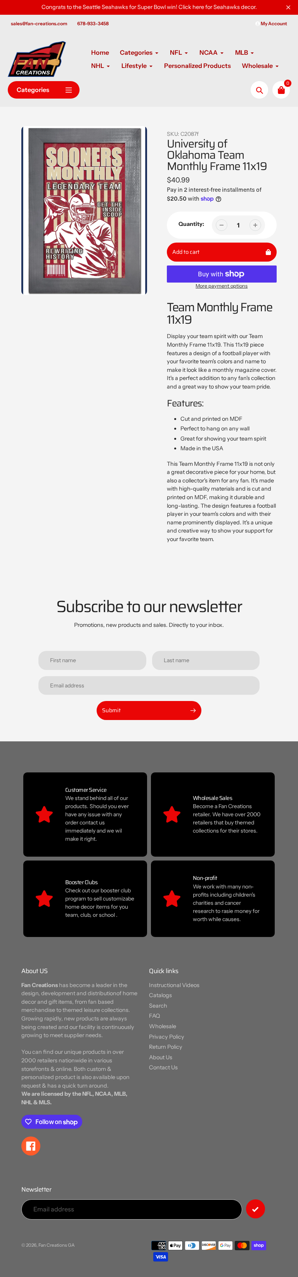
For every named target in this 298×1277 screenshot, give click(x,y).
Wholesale (162, 1026)
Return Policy (165, 1046)
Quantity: (191, 223)
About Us (160, 1057)
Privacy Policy (166, 1036)
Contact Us (163, 1067)
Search (158, 1005)
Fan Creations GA (56, 1245)
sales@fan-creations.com (39, 23)
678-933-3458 (93, 23)
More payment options (222, 286)
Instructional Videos (174, 985)
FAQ (154, 1015)
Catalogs (160, 995)
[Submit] (255, 1208)
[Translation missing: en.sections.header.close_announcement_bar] (288, 7)
